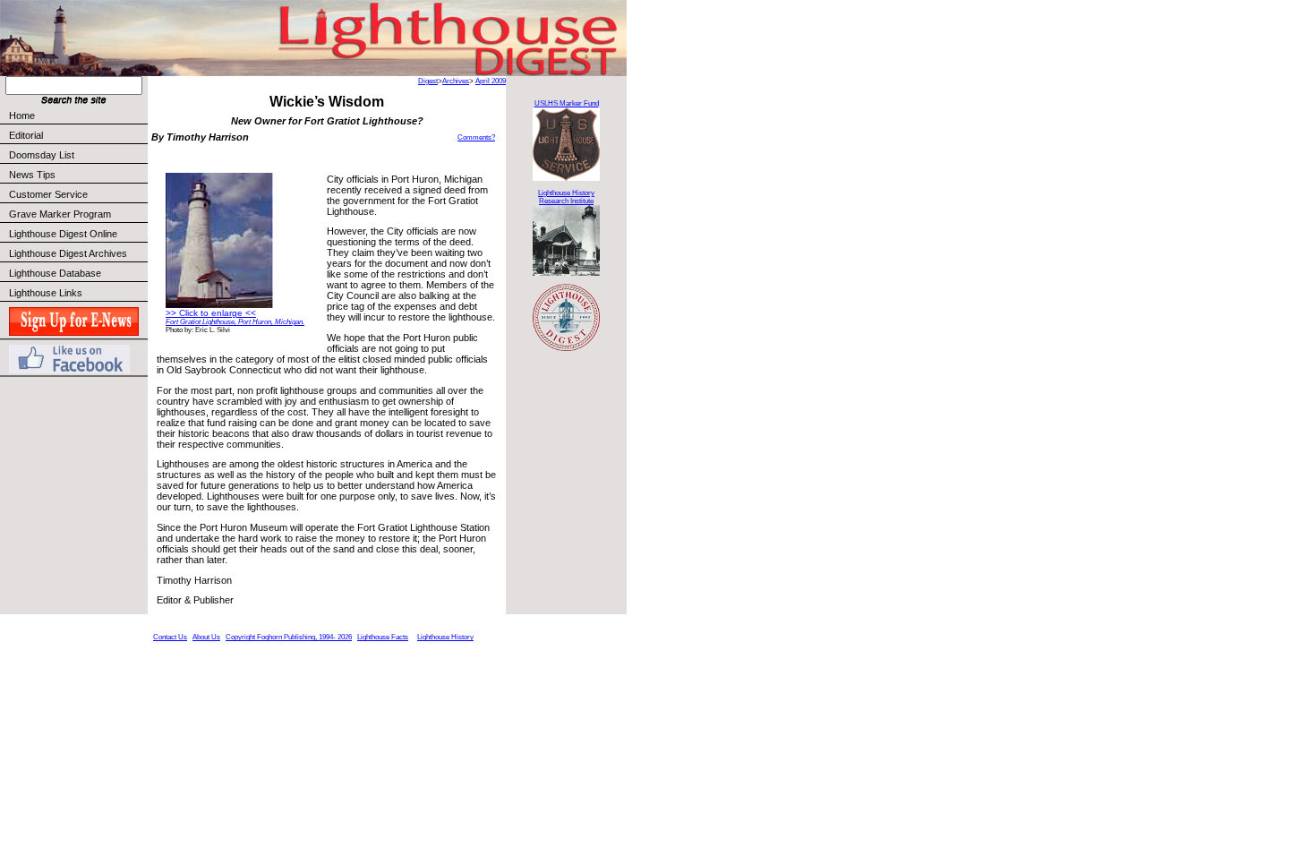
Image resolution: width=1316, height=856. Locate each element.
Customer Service (48, 194)
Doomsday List (41, 155)
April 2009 (490, 81)
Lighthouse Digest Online (63, 233)
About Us (206, 637)
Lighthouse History (445, 637)
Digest (428, 81)
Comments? (476, 137)
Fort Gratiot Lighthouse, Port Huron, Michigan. (235, 322)
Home (22, 115)
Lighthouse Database (55, 273)
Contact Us (170, 637)
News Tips (32, 174)
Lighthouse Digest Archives (68, 253)
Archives (455, 81)
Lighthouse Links (45, 292)
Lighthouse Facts (382, 637)
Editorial (26, 135)
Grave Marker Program (60, 214)
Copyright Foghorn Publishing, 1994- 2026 (289, 637)
